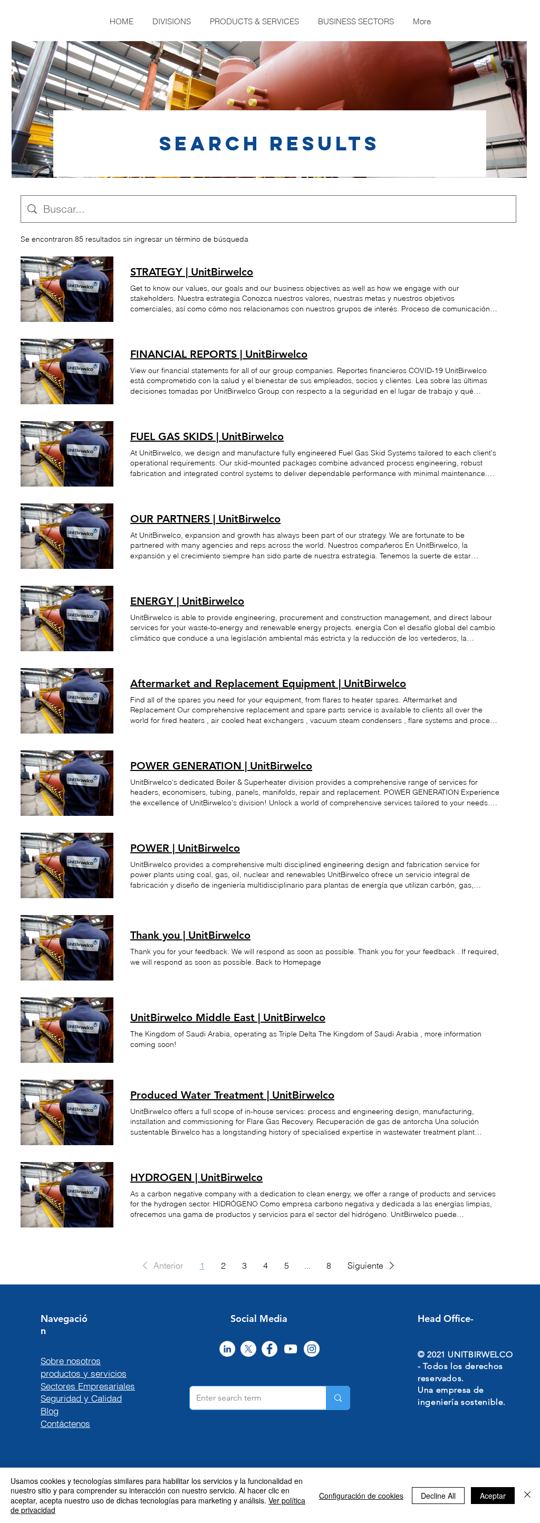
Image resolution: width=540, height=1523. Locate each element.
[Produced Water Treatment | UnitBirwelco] (67, 1112)
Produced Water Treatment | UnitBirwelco (232, 1095)
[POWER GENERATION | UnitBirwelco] (67, 783)
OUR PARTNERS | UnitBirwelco (205, 518)
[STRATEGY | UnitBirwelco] (67, 289)
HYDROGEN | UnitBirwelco (196, 1177)
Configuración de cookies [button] (361, 1495)
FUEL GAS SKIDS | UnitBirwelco (207, 436)
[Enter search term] (338, 1398)
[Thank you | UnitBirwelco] (67, 948)
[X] (248, 1349)
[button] (161, 1265)
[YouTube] (290, 1349)
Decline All (438, 1495)
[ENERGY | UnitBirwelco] (67, 618)
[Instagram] (312, 1349)
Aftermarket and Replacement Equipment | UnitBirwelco (268, 683)
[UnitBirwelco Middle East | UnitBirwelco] (67, 1030)
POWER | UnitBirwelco (185, 848)
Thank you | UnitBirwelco (190, 935)
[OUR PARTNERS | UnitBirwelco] (67, 536)
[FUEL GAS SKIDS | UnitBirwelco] (67, 454)
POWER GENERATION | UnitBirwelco (221, 765)
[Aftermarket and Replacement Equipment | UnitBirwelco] (67, 701)
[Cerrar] (527, 1495)
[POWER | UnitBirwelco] (67, 865)
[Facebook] (269, 1349)
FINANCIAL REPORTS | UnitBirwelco (218, 354)
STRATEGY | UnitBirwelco (191, 271)
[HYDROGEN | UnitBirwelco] (67, 1194)
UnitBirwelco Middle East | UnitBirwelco (227, 1017)
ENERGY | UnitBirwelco (187, 601)
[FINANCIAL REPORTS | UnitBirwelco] (67, 371)
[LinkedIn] (227, 1349)
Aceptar (493, 1495)
